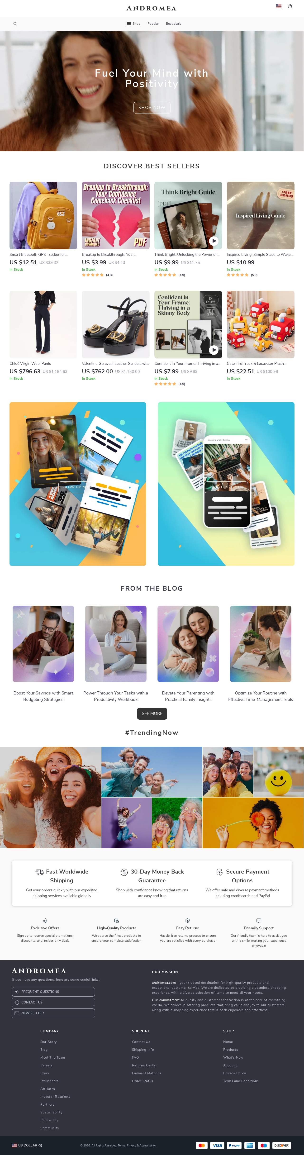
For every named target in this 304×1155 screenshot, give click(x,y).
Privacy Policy (234, 1073)
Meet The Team (52, 1057)
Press (45, 1073)
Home (228, 1042)
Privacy (131, 1145)
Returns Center (144, 1065)
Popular (153, 23)
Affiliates (47, 1089)
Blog (44, 1049)
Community (49, 1128)
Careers (46, 1065)
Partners (47, 1104)
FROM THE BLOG (152, 588)
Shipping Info (143, 1049)
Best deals (173, 23)
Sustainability (51, 1112)
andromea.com (164, 982)
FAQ (135, 1057)
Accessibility (147, 1145)
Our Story (48, 1042)
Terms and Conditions (241, 1081)
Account (230, 1065)
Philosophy (49, 1120)
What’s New (233, 1057)
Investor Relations (55, 1096)
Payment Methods (147, 1073)
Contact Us (141, 1042)
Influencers (49, 1081)
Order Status (142, 1081)
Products (230, 1049)
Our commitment (166, 1000)
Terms (121, 1145)
